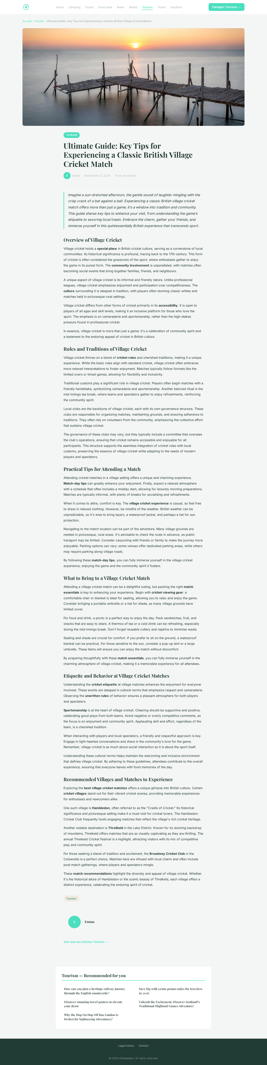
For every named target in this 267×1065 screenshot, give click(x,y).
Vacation (176, 7)
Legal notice (126, 1045)
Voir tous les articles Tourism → (86, 942)
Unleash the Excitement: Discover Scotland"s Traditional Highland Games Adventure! (169, 1004)
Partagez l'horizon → (226, 7)
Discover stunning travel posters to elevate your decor (93, 1004)
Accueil (27, 21)
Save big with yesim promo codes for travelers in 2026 (170, 991)
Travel (162, 7)
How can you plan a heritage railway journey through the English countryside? (94, 991)
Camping (75, 7)
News (121, 7)
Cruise (89, 7)
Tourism (147, 7)
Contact (144, 1045)
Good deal (105, 7)
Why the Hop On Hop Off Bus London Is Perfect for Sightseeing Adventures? (91, 1017)
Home (60, 7)
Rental (133, 7)
